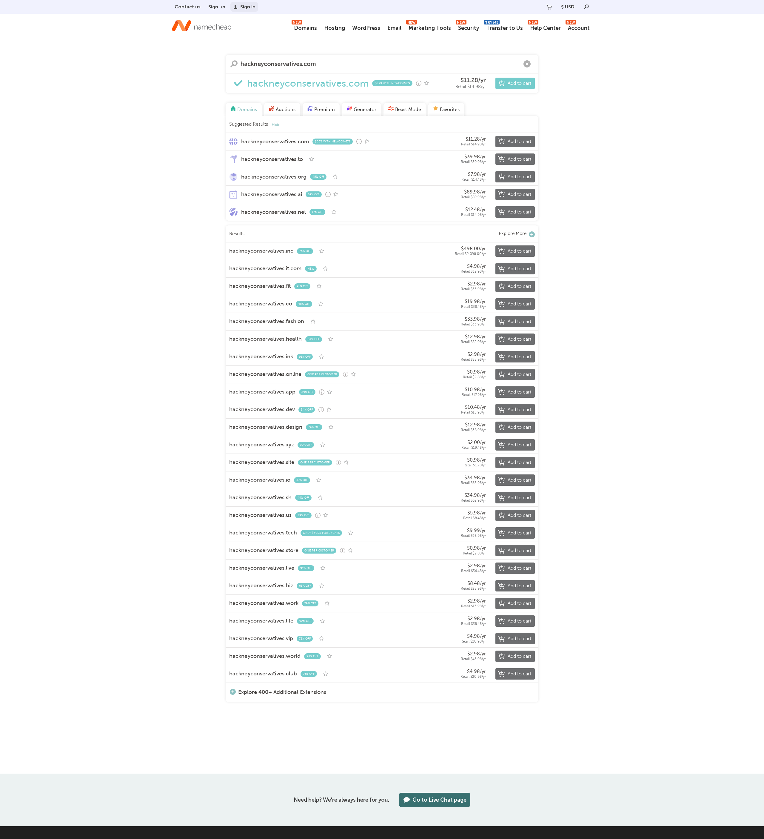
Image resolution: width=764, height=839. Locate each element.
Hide (276, 124)
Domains (305, 27)
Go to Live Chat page (439, 800)
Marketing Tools (429, 27)
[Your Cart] (549, 7)
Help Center (545, 27)
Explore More (512, 233)
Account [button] (578, 27)
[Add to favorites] (426, 83)
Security (468, 27)
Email (394, 28)
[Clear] (527, 63)
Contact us (188, 7)
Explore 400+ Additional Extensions (282, 692)
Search (234, 63)
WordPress (366, 28)
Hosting (334, 28)
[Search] (586, 7)
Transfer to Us (504, 27)
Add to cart (519, 83)
